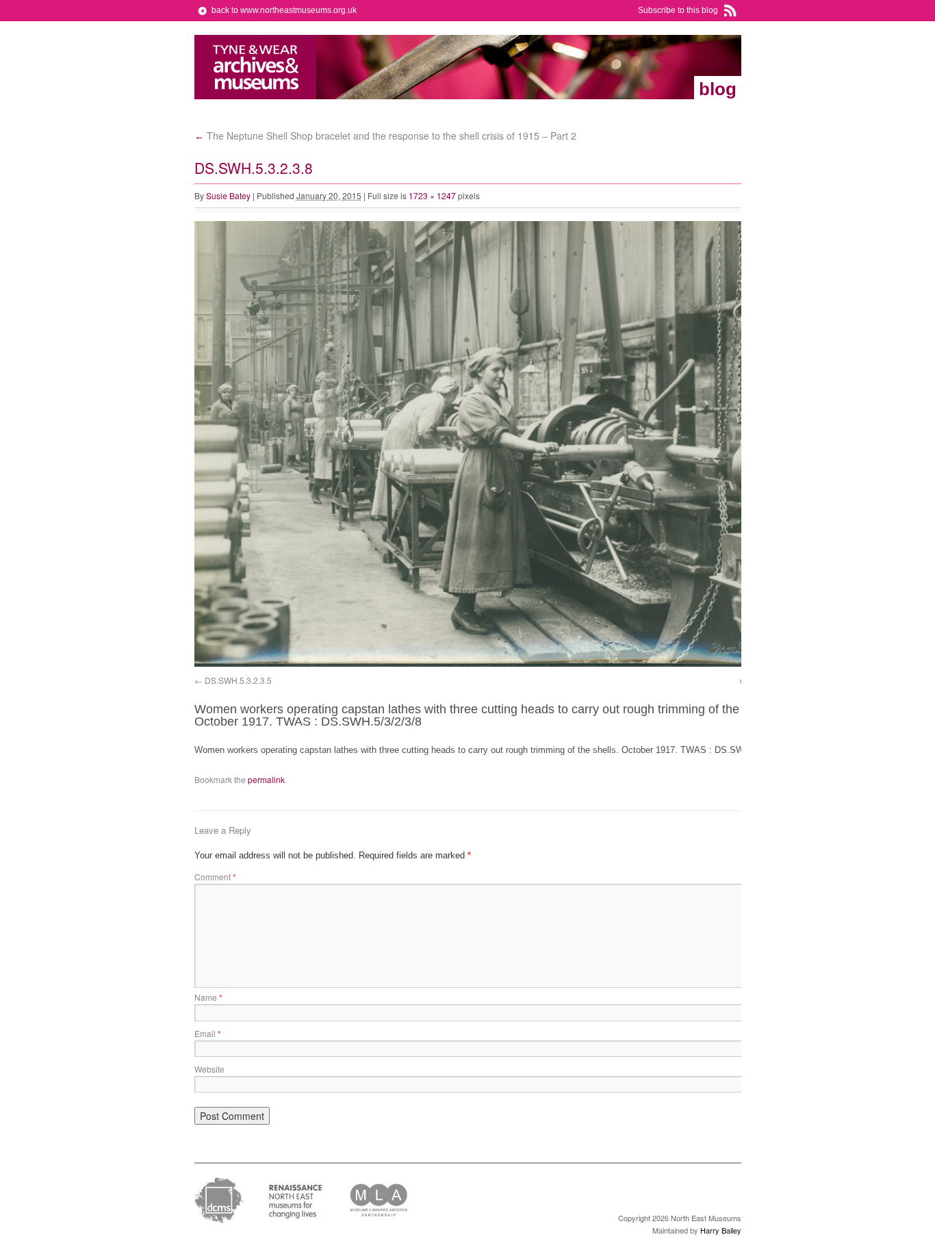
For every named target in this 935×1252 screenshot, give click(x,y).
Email (207, 1033)
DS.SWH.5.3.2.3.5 (238, 680)
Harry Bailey (720, 1230)
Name (208, 997)
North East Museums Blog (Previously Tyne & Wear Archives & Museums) (255, 67)
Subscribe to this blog (678, 10)
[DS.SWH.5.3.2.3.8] (502, 664)
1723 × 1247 (432, 195)
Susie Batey (228, 195)
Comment (215, 876)
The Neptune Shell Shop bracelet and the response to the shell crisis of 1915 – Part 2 (385, 135)
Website (209, 1069)
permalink (266, 779)
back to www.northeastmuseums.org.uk (284, 10)
